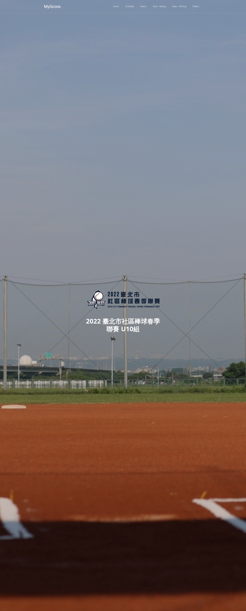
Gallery (195, 6)
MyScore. (53, 6)
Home (116, 6)
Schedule (129, 6)
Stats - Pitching (179, 6)
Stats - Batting (159, 6)
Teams (143, 6)
